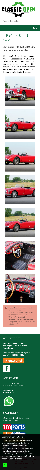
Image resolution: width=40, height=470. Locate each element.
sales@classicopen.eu (17, 386)
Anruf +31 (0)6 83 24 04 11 (13, 355)
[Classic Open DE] (18, 9)
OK (5, 465)
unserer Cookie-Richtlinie (12, 459)
